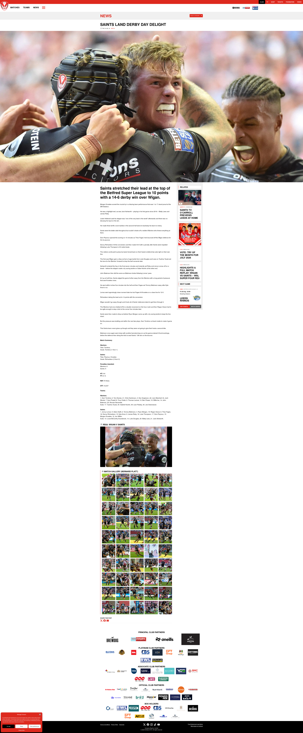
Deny (21, 726)
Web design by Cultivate (197, 726)
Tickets (280, 2)
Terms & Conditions (105, 724)
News (36, 7)
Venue (299, 2)
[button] (40, 714)
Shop (273, 2)
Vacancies (121, 724)
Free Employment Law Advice (195, 724)
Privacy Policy (22, 730)
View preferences (34, 726)
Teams (26, 7)
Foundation (290, 2)
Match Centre (195, 306)
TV (267, 2)
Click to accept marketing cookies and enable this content (136, 446)
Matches (14, 7)
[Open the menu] (43, 8)
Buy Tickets (184, 306)
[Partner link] (112, 639)
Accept (8, 726)
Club (262, 2)
